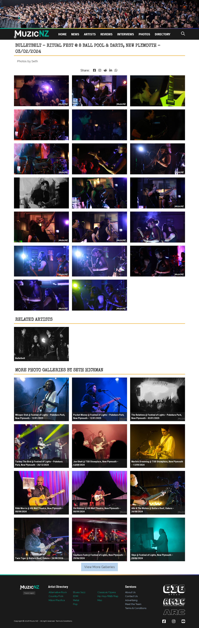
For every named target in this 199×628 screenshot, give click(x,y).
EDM (75, 596)
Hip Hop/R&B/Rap (107, 596)
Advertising (131, 600)
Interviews (125, 34)
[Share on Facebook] (94, 70)
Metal (76, 600)
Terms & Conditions (135, 608)
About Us (130, 592)
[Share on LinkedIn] (110, 70)
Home (62, 34)
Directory (162, 34)
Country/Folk (56, 596)
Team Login (29, 593)
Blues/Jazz (79, 592)
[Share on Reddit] (105, 70)
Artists (90, 34)
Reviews (106, 34)
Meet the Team (133, 604)
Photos (144, 34)
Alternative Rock (58, 592)
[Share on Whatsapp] (116, 70)
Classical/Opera (106, 592)
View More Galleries (99, 567)
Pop (75, 604)
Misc (99, 600)
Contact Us (131, 596)
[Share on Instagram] (99, 70)
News (75, 34)
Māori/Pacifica (57, 600)
